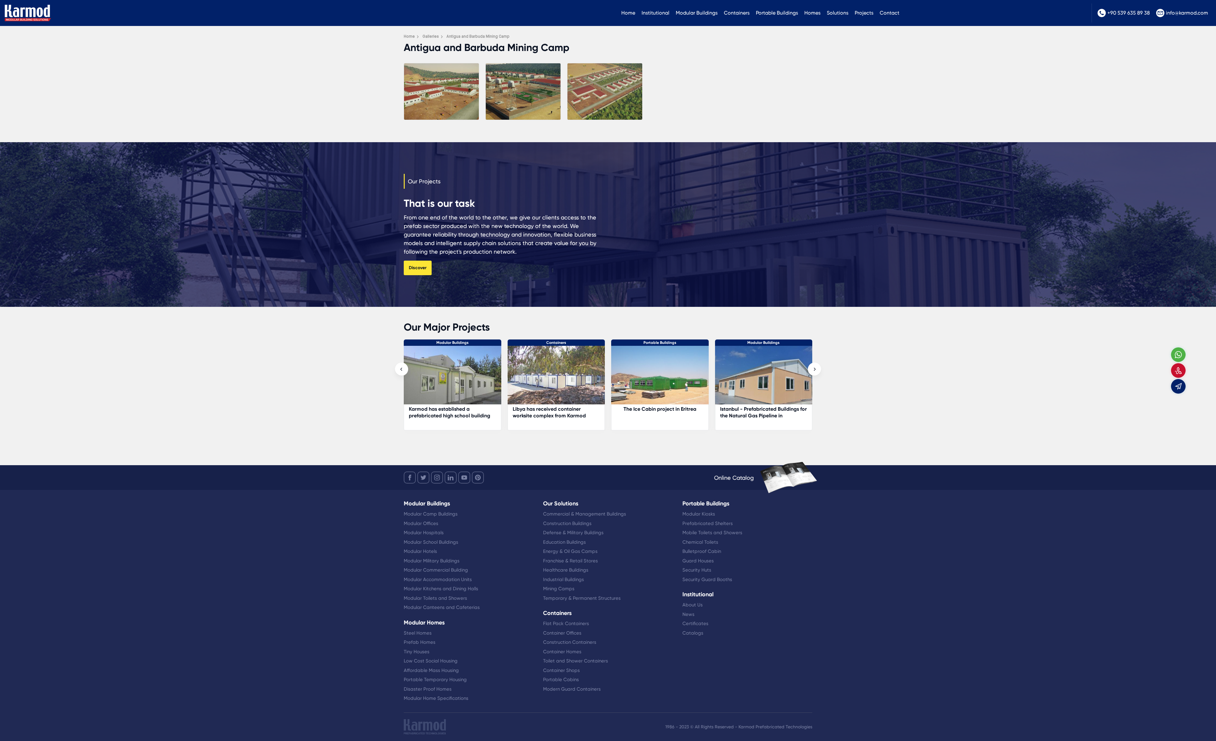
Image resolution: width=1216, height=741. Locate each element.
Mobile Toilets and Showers (712, 532)
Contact (889, 13)
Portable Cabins (561, 679)
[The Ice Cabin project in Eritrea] (556, 378)
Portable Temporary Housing (435, 679)
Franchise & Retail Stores (570, 561)
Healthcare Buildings (565, 570)
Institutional (655, 13)
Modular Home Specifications (436, 698)
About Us (692, 605)
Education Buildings (564, 542)
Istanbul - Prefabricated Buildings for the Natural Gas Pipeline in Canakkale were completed (660, 415)
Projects (864, 13)
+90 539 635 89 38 (1128, 13)
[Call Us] (1178, 370)
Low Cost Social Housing (431, 661)
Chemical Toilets (700, 542)
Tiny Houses (416, 652)
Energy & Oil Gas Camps (570, 551)
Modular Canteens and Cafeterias (442, 607)
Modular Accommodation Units (438, 579)
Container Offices (562, 633)
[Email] (1178, 386)
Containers (737, 13)
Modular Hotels (420, 551)
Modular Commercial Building (436, 570)
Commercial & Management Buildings (584, 514)
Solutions (837, 13)
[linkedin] (451, 478)
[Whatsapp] (1178, 354)
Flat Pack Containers (566, 623)
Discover (418, 267)
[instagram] (437, 478)
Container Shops (561, 670)
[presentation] (401, 369)
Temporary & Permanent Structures (582, 598)
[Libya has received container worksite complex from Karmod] (453, 378)
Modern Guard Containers (572, 689)
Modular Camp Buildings (431, 514)
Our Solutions (560, 503)
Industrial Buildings (563, 579)
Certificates (695, 623)
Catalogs (692, 633)
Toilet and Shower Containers (575, 661)
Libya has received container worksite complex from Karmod (445, 412)
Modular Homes (424, 622)
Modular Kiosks (698, 514)
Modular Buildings (697, 13)
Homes (812, 13)
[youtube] (464, 478)
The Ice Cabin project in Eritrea (556, 409)
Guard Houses (698, 561)
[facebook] (410, 478)
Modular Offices (421, 523)
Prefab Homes (419, 642)
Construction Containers (569, 642)
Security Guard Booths (707, 579)
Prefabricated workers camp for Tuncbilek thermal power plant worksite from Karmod (757, 415)
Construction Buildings (567, 523)
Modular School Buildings (431, 542)
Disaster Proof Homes (428, 689)
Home (628, 13)
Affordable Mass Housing (431, 670)
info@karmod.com (1187, 13)
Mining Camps (558, 589)
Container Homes (562, 652)
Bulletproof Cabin (701, 551)
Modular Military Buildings (431, 561)
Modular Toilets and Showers (435, 598)
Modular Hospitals (424, 532)
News (688, 614)
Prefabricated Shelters (707, 523)
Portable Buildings (777, 13)
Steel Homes (418, 633)
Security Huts (696, 570)
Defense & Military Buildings (573, 532)
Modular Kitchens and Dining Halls (441, 589)
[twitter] (423, 478)
